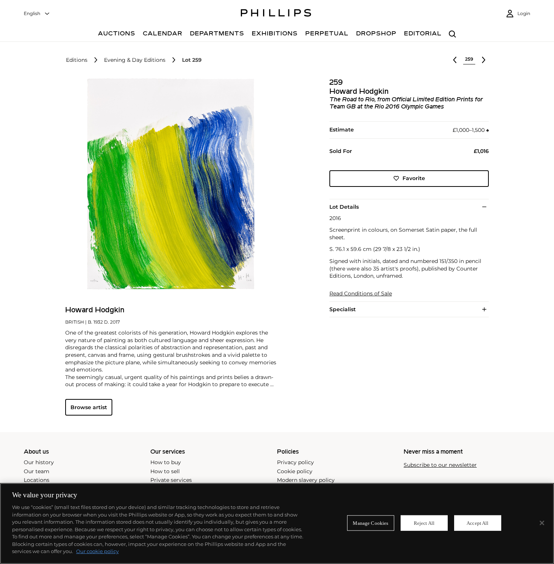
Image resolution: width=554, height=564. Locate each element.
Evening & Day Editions (134, 60)
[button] (168, 183)
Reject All (424, 523)
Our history (39, 462)
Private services (171, 480)
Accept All (477, 523)
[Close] (542, 523)
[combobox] (37, 14)
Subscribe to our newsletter (440, 465)
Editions (76, 60)
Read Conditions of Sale (360, 293)
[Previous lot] (455, 60)
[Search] (452, 34)
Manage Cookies (370, 523)
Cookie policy (294, 471)
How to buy (165, 462)
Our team (36, 471)
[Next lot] (483, 60)
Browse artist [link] (88, 407)
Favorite (413, 178)
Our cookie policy (97, 551)
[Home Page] (276, 14)
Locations (36, 480)
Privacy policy (295, 462)
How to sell (165, 471)
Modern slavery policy (306, 480)
